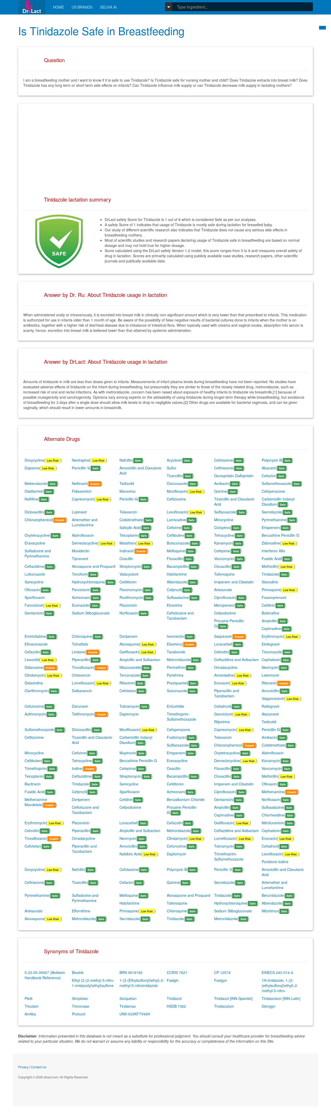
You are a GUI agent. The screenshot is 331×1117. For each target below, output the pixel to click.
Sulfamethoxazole (276, 483)
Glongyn (268, 1006)
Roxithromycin (131, 597)
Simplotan (80, 998)
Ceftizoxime (176, 499)
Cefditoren (128, 581)
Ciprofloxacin (224, 597)
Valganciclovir (273, 698)
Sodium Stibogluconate (91, 612)
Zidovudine (271, 543)
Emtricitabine (35, 636)
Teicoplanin (128, 535)
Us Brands (82, 7)
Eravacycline (35, 543)
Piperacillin (80, 659)
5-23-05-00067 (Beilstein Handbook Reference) (45, 975)
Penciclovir (80, 589)
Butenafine (270, 612)
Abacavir (269, 467)
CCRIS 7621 (177, 972)
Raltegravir (271, 706)
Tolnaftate (80, 644)
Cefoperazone (273, 491)
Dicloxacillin (34, 511)
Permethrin (176, 667)
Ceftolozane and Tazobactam (180, 615)
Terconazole (129, 675)
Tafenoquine (224, 574)
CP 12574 (222, 972)
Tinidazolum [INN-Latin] (281, 998)
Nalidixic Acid (130, 853)
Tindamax (127, 1006)
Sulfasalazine (178, 597)
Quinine (220, 491)
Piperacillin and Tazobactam (226, 693)
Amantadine (224, 675)
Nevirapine (80, 460)
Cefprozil (174, 589)
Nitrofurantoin (273, 822)
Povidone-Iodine (275, 861)
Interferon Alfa (273, 550)
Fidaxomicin (82, 491)
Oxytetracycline (37, 535)
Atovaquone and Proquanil (93, 566)
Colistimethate (131, 519)
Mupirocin (127, 752)
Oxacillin (126, 558)
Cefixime (174, 527)
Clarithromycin (36, 690)
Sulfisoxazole (225, 511)
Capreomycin (83, 499)
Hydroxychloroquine (88, 581)
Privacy (23, 1067)
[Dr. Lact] (31, 7)
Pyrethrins (175, 675)
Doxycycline (34, 460)
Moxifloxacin (177, 491)
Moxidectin (80, 550)
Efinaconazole (36, 644)
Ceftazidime (34, 566)
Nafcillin (125, 460)
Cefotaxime (223, 460)
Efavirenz (174, 644)
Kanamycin (223, 543)
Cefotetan (127, 690)
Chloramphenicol (38, 519)
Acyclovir (174, 460)
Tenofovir (79, 574)
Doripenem (128, 636)
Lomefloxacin (83, 682)
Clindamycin (34, 675)
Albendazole (177, 581)
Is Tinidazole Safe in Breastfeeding (101, 30)
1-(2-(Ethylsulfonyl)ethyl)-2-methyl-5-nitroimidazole (141, 983)
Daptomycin (129, 714)
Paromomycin (130, 589)
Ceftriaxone (223, 467)
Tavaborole (176, 651)
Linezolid (32, 659)
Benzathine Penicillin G (280, 535)
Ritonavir (269, 682)
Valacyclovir (129, 574)
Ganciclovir (223, 714)
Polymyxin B (272, 460)
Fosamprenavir (274, 597)
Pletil (28, 998)
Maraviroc (127, 491)
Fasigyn (220, 980)
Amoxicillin (270, 690)
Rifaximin (126, 682)
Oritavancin (81, 675)
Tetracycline (224, 535)
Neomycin (270, 667)
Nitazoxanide (130, 667)
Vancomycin (224, 558)
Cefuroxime (34, 706)
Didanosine (34, 667)
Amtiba (30, 1013)
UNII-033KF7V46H (134, 1013)
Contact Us (38, 1067)
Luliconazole (35, 574)
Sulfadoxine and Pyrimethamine (38, 553)
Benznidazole (273, 895)
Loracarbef (223, 644)
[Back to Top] (322, 28)
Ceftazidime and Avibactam (236, 659)
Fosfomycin (176, 737)
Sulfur (171, 467)
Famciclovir (34, 605)
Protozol (78, 1013)
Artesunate (223, 589)
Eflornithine (81, 910)
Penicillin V (80, 467)
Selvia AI (108, 7)
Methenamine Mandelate (36, 802)
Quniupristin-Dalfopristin (233, 475)
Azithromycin (35, 714)
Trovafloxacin (83, 667)
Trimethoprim (35, 768)
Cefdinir (268, 605)
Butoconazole (178, 543)
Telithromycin (83, 714)
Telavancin (128, 511)
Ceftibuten (175, 535)
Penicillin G (128, 499)
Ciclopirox (222, 527)
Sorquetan (128, 998)
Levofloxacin (177, 511)
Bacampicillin (177, 566)
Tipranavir (80, 558)
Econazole (80, 605)
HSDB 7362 (176, 1006)
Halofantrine (177, 574)
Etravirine (174, 605)
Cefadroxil (222, 706)
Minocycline (223, 519)
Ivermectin (175, 636)
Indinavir (126, 550)
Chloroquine (82, 636)
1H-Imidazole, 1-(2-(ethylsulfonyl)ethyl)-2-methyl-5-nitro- (280, 985)
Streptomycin (130, 566)
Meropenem (224, 605)
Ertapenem (271, 527)
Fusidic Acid (271, 558)
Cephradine (271, 628)
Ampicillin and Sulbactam (139, 659)
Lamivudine (176, 519)
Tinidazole (270, 574)
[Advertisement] (165, 145)
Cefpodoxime (225, 612)
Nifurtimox (270, 910)
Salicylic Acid (129, 527)
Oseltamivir (34, 491)
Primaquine (271, 589)
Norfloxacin (128, 612)
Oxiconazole (177, 483)
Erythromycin (272, 636)
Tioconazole (272, 651)
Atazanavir (270, 714)
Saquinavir (222, 636)
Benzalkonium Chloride (186, 799)
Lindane (78, 651)
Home (58, 7)
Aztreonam (81, 597)
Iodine (77, 768)
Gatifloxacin (129, 651)
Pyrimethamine (274, 519)
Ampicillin (269, 620)
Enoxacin (221, 682)
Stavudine (270, 581)
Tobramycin (129, 706)
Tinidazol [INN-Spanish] (233, 998)
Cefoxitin (221, 651)
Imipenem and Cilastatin (234, 581)
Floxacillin (175, 558)
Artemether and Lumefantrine (84, 522)
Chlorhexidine (273, 815)
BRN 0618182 (130, 972)
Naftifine (31, 499)
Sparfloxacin (35, 597)
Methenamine (273, 791)
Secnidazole (272, 511)
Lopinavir (79, 511)
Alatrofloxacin (83, 535)
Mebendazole (36, 483)
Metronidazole (178, 659)
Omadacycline (225, 667)
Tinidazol (174, 998)
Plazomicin (128, 605)
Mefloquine (176, 550)
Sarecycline (34, 581)
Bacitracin (33, 783)
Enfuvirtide (175, 706)
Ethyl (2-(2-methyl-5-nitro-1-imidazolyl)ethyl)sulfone (93, 983)
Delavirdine (34, 682)
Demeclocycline (84, 543)
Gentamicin (34, 612)
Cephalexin (271, 659)
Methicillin (270, 566)
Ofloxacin (32, 589)
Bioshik (78, 972)
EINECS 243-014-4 (277, 972)
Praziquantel (177, 682)
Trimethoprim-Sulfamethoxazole (181, 716)
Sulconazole (177, 690)
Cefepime (222, 550)
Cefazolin (32, 651)
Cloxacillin (222, 566)
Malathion (127, 543)
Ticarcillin (174, 475)
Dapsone (32, 467)
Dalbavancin (82, 690)
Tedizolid (126, 483)
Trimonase (80, 1006)
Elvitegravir (271, 644)
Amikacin (221, 483)
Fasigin (173, 980)
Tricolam (32, 1006)
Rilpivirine (222, 721)
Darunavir (80, 706)
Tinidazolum (224, 1006)
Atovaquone (129, 644)
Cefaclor (268, 475)
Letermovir (270, 675)
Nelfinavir (79, 483)
